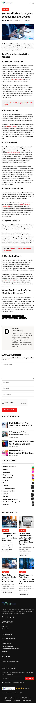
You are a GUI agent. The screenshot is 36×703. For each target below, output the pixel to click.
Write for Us (5, 629)
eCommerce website (9, 280)
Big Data (5, 9)
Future (18, 483)
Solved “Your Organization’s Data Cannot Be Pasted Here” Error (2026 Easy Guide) (26, 539)
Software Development (18, 499)
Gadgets (18, 485)
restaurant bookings (11, 126)
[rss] (13, 617)
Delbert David (9, 20)
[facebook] (2, 617)
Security (18, 496)
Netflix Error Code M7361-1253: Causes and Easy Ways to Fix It (21, 443)
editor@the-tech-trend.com (10, 661)
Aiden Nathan (8, 549)
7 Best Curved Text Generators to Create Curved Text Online (18, 434)
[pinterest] (7, 617)
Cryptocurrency (18, 475)
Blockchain (18, 472)
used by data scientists (17, 79)
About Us (4, 626)
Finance (18, 480)
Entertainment (18, 477)
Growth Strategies (18, 488)
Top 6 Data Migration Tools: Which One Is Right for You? (9, 578)
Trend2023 (23, 318)
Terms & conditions (27, 700)
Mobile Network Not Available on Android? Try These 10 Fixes (21, 425)
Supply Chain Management (18, 502)
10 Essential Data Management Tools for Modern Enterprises (9, 537)
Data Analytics (6, 316)
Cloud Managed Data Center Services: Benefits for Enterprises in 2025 (26, 579)
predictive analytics (18, 316)
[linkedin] (5, 617)
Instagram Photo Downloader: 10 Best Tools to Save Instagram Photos (21, 453)
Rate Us (27, 688)
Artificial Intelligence (18, 466)
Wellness (18, 504)
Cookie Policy (7, 700)
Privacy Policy (16, 700)
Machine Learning (18, 491)
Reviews (18, 493)
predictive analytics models (10, 318)
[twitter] (10, 617)
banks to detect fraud (13, 153)
